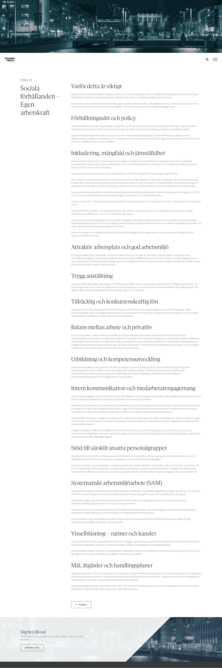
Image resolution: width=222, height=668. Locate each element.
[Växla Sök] (207, 59)
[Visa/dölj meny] (215, 59)
